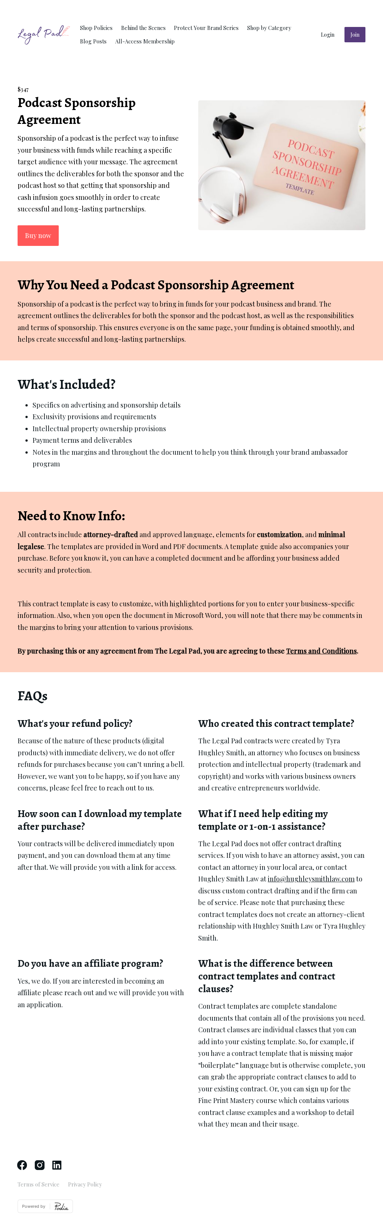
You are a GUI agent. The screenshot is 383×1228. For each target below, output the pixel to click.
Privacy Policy (85, 1184)
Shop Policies (96, 27)
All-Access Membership (145, 41)
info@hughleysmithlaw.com (311, 878)
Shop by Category (269, 27)
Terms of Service (38, 1184)
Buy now (38, 235)
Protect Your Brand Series (206, 27)
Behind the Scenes (143, 27)
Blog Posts (93, 41)
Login (327, 34)
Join (354, 34)
